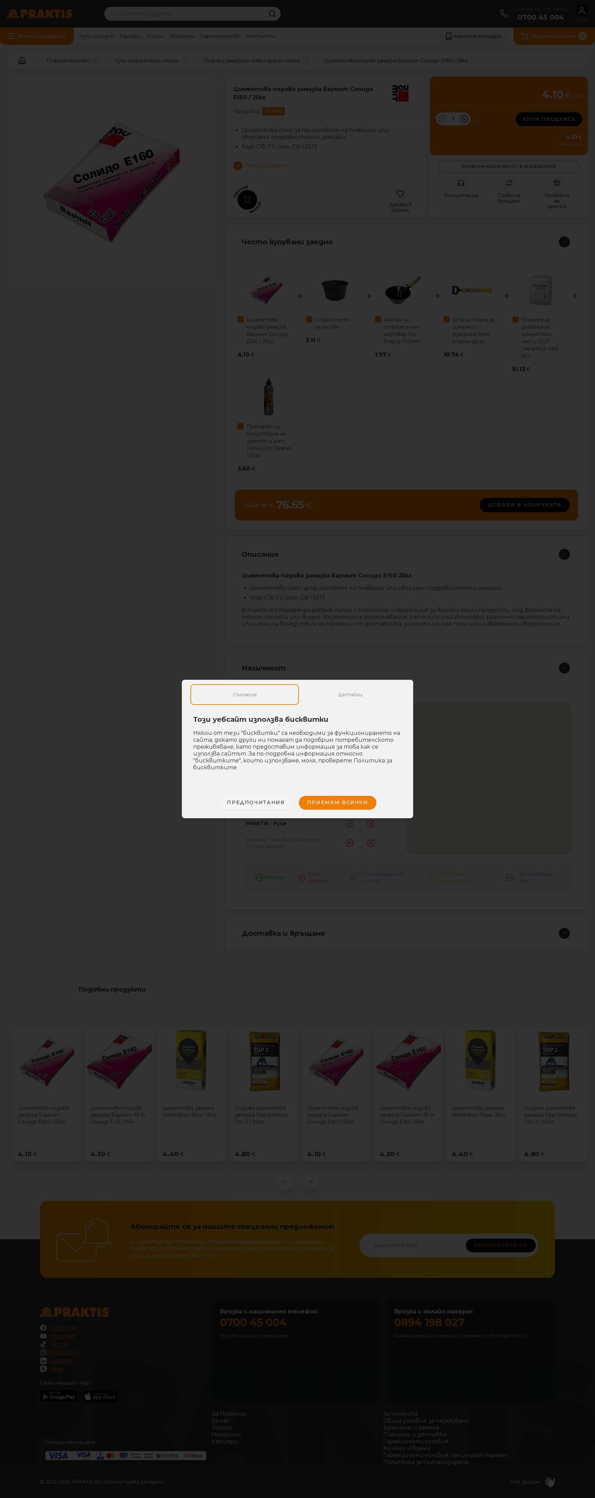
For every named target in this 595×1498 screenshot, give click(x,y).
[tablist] (297, 694)
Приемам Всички (337, 802)
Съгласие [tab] (245, 694)
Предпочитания (256, 802)
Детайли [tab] (350, 694)
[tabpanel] (297, 747)
